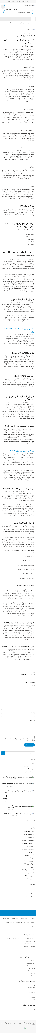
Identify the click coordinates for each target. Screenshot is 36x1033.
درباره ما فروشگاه (30, 963)
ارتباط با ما (32, 975)
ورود (32, 890)
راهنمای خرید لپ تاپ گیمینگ (10, 777)
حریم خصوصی (14, 918)
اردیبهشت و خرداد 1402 (28, 849)
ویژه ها (33, 989)
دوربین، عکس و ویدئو (28, 768)
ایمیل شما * (32, 720)
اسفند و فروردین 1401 (28, 855)
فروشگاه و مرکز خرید (25, 22)
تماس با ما (31, 926)
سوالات (13, 1)
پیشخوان (33, 973)
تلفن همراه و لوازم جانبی (27, 765)
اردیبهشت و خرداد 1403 (28, 840)
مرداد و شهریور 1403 (28, 834)
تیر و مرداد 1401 (30, 867)
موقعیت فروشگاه (31, 965)
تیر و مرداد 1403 (30, 837)
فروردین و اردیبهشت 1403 (27, 843)
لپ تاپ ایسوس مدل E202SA (21, 451)
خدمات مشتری (24, 918)
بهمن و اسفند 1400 (29, 875)
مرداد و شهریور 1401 (28, 864)
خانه (34, 22)
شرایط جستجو (30, 922)
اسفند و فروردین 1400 (28, 872)
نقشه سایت (6, 918)
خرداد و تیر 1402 (30, 846)
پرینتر (32, 762)
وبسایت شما (32, 728)
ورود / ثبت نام (25, 1)
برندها (34, 985)
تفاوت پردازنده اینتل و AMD (11, 813)
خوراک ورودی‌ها (30, 893)
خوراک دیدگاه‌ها (30, 896)
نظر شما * (32, 685)
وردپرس (31, 899)
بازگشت (33, 994)
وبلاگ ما (33, 960)
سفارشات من (32, 968)
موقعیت (18, 1)
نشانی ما (33, 999)
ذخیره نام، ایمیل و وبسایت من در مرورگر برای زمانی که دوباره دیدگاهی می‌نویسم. (19, 739)
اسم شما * (32, 712)
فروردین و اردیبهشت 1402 (27, 852)
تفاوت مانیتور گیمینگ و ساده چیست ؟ (7, 784)
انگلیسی (9, 1)
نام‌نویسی (31, 887)
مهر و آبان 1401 (30, 858)
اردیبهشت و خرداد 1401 (28, 870)
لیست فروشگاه (31, 970)
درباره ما (31, 918)
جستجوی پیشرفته (20, 922)
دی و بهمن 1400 (30, 878)
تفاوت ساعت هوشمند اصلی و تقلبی (8, 806)
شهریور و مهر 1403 (29, 831)
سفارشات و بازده (10, 922)
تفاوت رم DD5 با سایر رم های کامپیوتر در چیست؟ (4, 794)
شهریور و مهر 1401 (29, 861)
